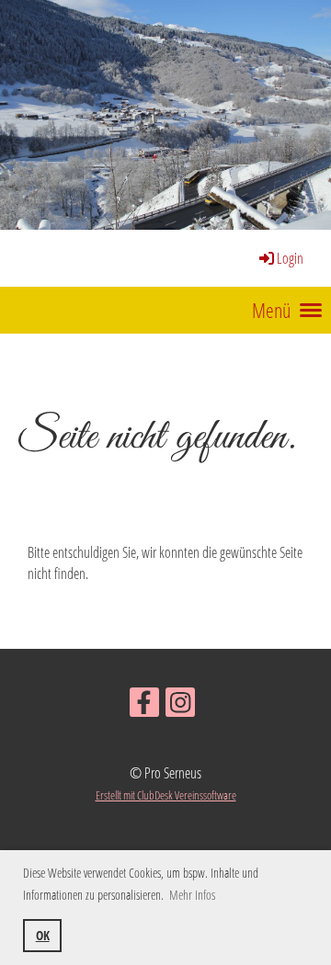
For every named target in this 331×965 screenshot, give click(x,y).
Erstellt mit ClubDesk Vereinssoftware (166, 795)
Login (290, 258)
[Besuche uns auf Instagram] (180, 705)
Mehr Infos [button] (192, 894)
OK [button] (43, 935)
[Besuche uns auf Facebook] (144, 705)
